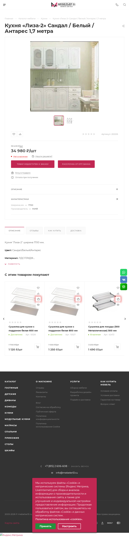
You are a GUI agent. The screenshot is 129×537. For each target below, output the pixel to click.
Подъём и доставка (80, 399)
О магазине (44, 381)
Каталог (10, 381)
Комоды (10, 406)
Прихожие (12, 438)
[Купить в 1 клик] (38, 299)
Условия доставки (110, 395)
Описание (14, 231)
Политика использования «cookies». (59, 519)
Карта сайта (12, 522)
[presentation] (4, 319)
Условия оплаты (109, 391)
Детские (10, 394)
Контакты (41, 396)
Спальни (11, 431)
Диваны (10, 400)
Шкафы (10, 450)
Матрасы (11, 425)
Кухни (9, 413)
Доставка (75, 231)
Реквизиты (42, 392)
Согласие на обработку (48, 407)
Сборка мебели (78, 388)
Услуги (75, 381)
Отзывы (34, 231)
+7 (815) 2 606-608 (56, 466)
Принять (45, 526)
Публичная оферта (46, 411)
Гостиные (11, 388)
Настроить (69, 526)
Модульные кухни (17, 419)
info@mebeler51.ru (67, 472)
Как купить (54, 231)
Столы (9, 444)
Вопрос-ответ (108, 404)
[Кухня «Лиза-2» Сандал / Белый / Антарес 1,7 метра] (64, 76)
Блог (38, 403)
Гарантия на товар (110, 399)
